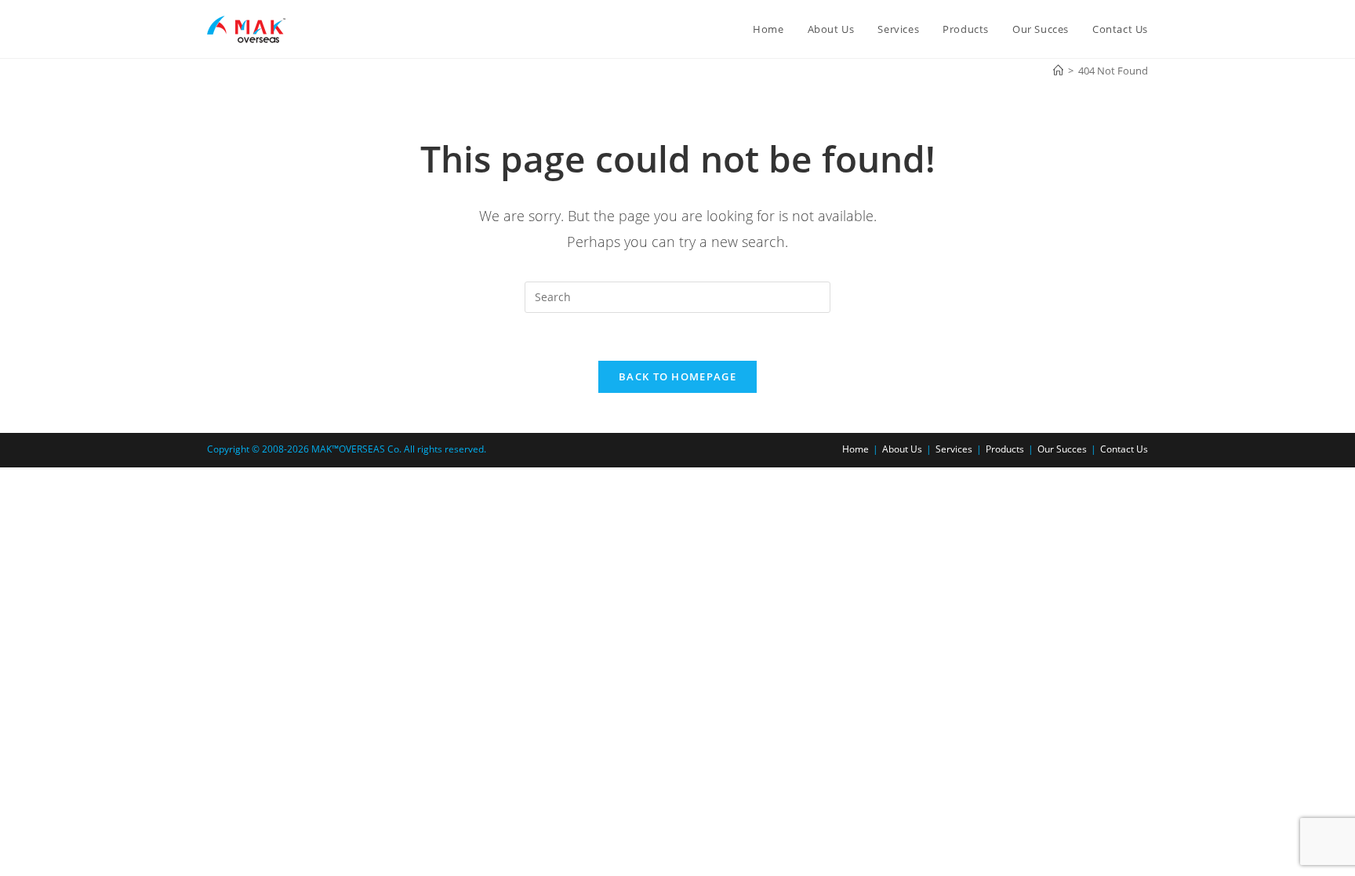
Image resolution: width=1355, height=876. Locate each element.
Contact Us (1124, 449)
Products (1005, 449)
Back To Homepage (677, 376)
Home (855, 449)
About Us (902, 449)
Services (953, 449)
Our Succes (1062, 449)
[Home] (1058, 71)
